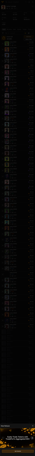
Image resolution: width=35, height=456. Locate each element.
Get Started (18, 451)
